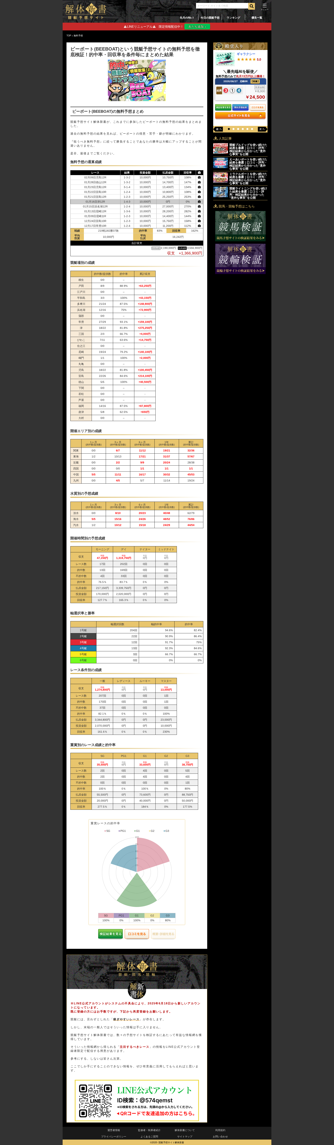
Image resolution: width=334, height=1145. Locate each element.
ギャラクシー (246, 54)
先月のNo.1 (187, 17)
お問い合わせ (220, 1136)
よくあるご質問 (149, 1136)
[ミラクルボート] (220, 181)
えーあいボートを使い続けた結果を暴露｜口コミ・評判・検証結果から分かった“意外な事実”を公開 (248, 164)
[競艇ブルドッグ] (220, 152)
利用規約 (220, 1130)
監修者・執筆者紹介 (149, 1130)
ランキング (233, 17)
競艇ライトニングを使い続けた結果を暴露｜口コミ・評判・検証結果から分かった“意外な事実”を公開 (248, 193)
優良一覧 (256, 17)
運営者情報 (113, 1130)
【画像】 (255, 81)
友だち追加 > (197, 26)
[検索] (251, 6)
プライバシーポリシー (113, 1136)
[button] (229, 129)
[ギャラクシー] (225, 65)
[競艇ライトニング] (220, 196)
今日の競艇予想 (210, 17)
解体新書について (185, 1130)
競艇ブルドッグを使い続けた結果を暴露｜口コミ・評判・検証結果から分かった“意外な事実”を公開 (248, 149)
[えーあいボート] (220, 167)
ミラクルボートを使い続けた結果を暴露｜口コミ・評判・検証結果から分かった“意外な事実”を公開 (248, 178)
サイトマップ (184, 1136)
